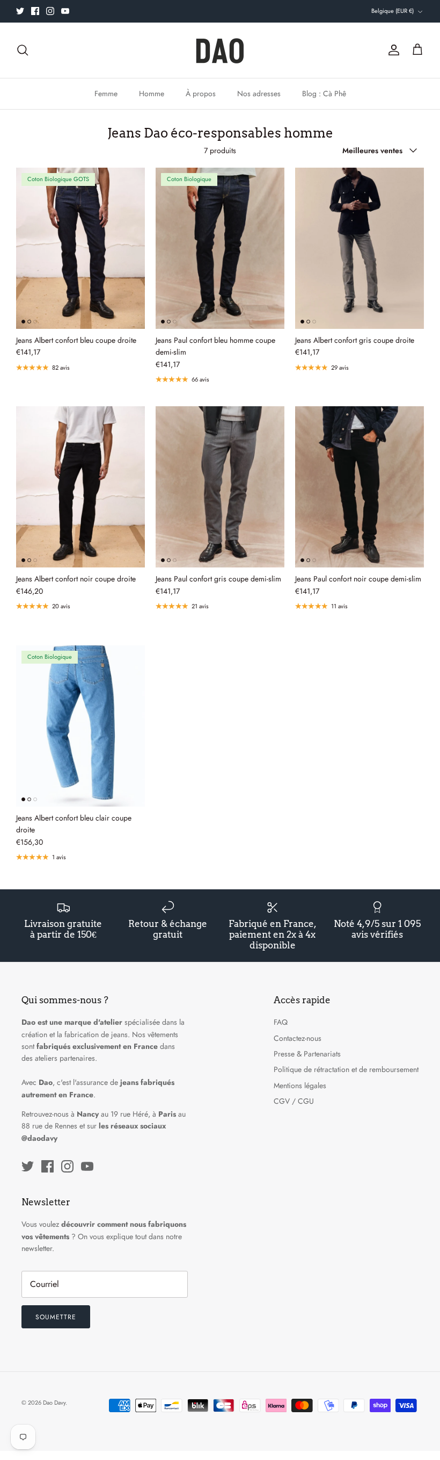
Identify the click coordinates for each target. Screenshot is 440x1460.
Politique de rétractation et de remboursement (346, 1069)
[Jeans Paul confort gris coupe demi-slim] (220, 486)
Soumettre (55, 1317)
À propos (201, 93)
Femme (106, 93)
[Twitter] (20, 11)
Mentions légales (300, 1085)
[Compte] (391, 50)
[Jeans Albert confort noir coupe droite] (80, 486)
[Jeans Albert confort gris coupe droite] (359, 248)
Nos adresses (259, 93)
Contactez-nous (297, 1038)
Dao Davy (54, 1402)
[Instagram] (50, 11)
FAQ (281, 1022)
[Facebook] (35, 11)
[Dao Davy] (220, 50)
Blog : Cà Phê (324, 93)
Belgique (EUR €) (392, 10)
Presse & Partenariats (307, 1053)
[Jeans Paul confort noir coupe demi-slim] (359, 486)
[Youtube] (65, 11)
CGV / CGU (294, 1101)
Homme (151, 93)
